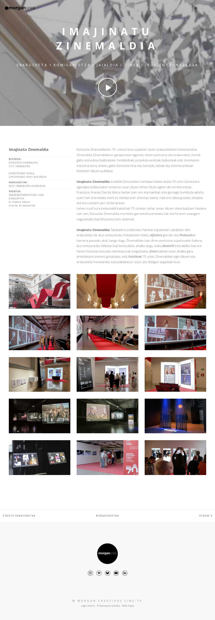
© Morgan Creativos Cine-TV (107, 601)
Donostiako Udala (21, 173)
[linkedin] (124, 573)
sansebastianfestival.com (26, 194)
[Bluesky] (107, 573)
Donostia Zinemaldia (23, 162)
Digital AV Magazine (22, 205)
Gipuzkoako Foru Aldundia (27, 176)
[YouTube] (116, 573)
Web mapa (128, 605)
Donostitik (16, 198)
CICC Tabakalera (19, 166)
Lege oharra (88, 605)
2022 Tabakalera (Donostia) (27, 185)
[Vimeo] (99, 573)
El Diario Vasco (19, 202)
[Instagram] (90, 573)
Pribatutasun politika (108, 605)
